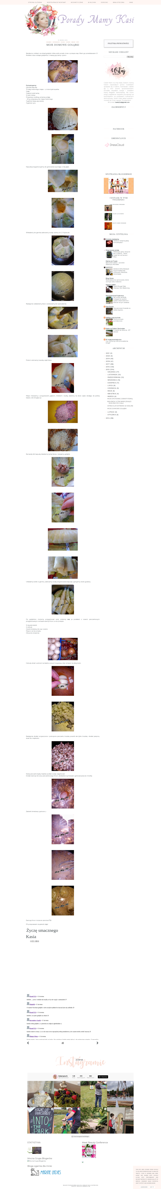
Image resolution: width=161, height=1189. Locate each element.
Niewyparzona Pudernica (115, 296)
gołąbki (48, 42)
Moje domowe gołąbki (117, 408)
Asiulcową (79, 1185)
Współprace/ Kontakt (56, 2)
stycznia (112, 415)
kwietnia (112, 394)
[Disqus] (63, 968)
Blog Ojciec (110, 278)
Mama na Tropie (111, 261)
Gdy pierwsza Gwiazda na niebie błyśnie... (121, 309)
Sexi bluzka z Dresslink (119, 204)
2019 (108, 358)
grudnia (112, 372)
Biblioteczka (118, 2)
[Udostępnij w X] (34, 941)
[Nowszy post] (28, 1043)
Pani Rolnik (110, 306)
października (114, 377)
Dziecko (104, 2)
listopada (113, 374)
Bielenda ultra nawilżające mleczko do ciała (119, 402)
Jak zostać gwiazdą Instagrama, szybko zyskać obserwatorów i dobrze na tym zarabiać (121, 299)
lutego (111, 412)
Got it (152, 1187)
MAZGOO (109, 267)
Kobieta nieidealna (112, 239)
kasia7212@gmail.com (122, 102)
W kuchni (92, 2)
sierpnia (112, 383)
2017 (108, 364)
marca (111, 396)
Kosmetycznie (77, 2)
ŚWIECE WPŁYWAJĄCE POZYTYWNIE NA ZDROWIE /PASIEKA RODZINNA (121, 271)
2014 (108, 418)
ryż (78, 42)
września (112, 380)
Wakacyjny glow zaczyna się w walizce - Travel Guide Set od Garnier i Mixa (121, 254)
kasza (63, 42)
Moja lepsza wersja (112, 250)
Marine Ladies (111, 285)
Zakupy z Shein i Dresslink (119, 223)
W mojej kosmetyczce (113, 339)
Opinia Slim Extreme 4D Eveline (120, 406)
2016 (108, 367)
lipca (110, 385)
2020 (108, 356)
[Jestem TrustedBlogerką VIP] (82, 1162)
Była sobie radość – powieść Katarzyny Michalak (115, 263)
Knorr (68, 42)
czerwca (112, 388)
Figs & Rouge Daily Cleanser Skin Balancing (121, 287)
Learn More (144, 1187)
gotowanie (56, 42)
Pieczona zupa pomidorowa (118, 320)
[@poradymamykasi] (55, 1077)
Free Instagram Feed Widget (81, 1136)
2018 (108, 361)
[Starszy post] (98, 1043)
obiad (73, 42)
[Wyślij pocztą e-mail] (31, 941)
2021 (108, 353)
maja (110, 391)
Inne (131, 2)
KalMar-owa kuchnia (113, 317)
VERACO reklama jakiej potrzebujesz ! (121, 241)
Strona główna (35, 2)
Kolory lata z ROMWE (118, 213)
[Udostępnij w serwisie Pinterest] (38, 941)
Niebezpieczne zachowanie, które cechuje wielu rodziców (117, 281)
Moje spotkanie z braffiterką (120, 399)
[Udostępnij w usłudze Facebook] (36, 941)
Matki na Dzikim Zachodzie (115, 328)
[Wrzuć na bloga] (33, 941)
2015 (108, 369)
